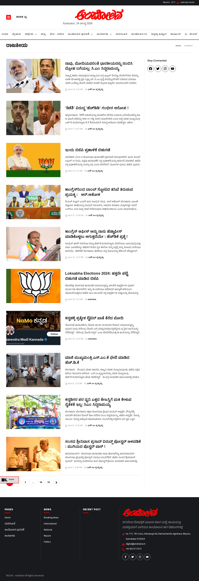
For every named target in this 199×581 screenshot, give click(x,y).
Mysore (47, 536)
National (48, 530)
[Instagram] (165, 68)
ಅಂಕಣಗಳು (10, 536)
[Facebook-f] (125, 557)
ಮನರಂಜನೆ (10, 524)
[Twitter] (158, 68)
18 (41, 483)
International (50, 524)
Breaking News (51, 518)
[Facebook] (150, 68)
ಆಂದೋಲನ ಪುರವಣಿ (14, 530)
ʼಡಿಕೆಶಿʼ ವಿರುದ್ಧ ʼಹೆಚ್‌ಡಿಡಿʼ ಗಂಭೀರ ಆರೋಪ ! (97, 108)
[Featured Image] (33, 76)
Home (178, 46)
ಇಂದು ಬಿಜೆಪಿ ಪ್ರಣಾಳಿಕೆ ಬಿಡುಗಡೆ (87, 150)
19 (48, 483)
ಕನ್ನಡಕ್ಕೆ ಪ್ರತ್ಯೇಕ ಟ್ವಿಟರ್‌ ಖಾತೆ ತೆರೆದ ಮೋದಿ (94, 318)
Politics (47, 542)
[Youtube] (172, 68)
